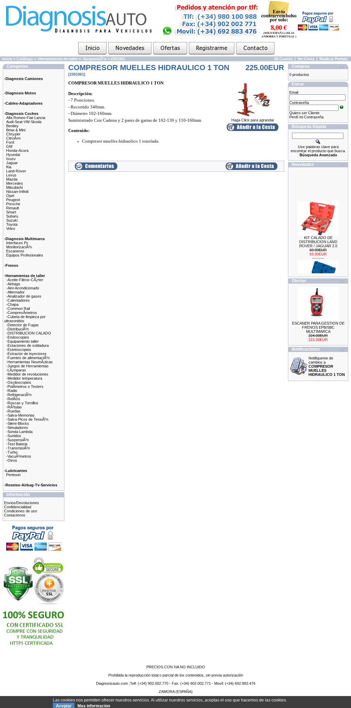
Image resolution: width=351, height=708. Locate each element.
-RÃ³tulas (14, 407)
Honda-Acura (17, 150)
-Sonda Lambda (19, 432)
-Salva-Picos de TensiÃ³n (27, 419)
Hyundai (13, 155)
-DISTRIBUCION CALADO (28, 333)
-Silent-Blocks (17, 423)
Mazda (11, 179)
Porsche (13, 204)
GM (9, 146)
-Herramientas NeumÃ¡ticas (29, 362)
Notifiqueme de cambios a (326, 366)
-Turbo (11, 452)
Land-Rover (16, 171)
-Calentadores (18, 300)
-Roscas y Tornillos (22, 403)
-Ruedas (13, 411)
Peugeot (13, 200)
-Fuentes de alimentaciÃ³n (28, 358)
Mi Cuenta (283, 59)
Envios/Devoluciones (21, 503)
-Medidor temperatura (24, 378)
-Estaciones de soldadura (27, 345)
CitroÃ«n (13, 138)
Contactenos (14, 515)
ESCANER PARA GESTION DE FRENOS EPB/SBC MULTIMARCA (318, 327)
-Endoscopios (17, 337)
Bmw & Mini (15, 130)
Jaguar (12, 163)
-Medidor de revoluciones (27, 374)
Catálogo (24, 59)
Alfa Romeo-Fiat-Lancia (25, 118)
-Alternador (15, 292)
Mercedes (14, 183)
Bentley (12, 126)
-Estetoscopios (18, 350)
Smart (11, 212)
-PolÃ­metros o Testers (25, 386)
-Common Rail (18, 308)
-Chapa (12, 304)
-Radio (11, 391)
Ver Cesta (306, 59)
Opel (10, 196)
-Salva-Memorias (20, 415)
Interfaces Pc (17, 243)
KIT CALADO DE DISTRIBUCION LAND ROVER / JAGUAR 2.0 (318, 238)
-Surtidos (13, 436)
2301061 (118, 59)
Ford (10, 142)
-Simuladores (17, 427)
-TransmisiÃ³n (18, 448)
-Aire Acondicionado (22, 288)
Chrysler (13, 134)
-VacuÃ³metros (18, 456)
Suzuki (11, 220)
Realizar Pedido (333, 59)
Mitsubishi (14, 187)
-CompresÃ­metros (21, 313)
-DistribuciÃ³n (17, 329)
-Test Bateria (16, 444)
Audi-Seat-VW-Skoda (23, 122)
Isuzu (10, 159)
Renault (12, 208)
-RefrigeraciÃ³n (19, 395)
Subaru (12, 216)
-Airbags (13, 284)
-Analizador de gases (23, 296)
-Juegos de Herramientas (27, 366)
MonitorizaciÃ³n (19, 247)
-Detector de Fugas (22, 325)
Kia (8, 167)
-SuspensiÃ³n (94, 59)
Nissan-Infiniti (17, 191)
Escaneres (15, 251)
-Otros (11, 460)
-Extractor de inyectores (26, 354)
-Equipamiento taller (22, 341)
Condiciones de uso (20, 511)
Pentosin (13, 475)
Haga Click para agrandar (252, 120)
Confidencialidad (17, 507)
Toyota (11, 224)
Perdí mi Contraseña (306, 117)
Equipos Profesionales (24, 255)
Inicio (7, 59)
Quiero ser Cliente (304, 113)
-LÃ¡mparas (16, 370)
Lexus (11, 175)
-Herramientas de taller (57, 59)
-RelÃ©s (13, 399)
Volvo (10, 228)
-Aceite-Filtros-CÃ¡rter (24, 280)
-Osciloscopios (18, 382)
